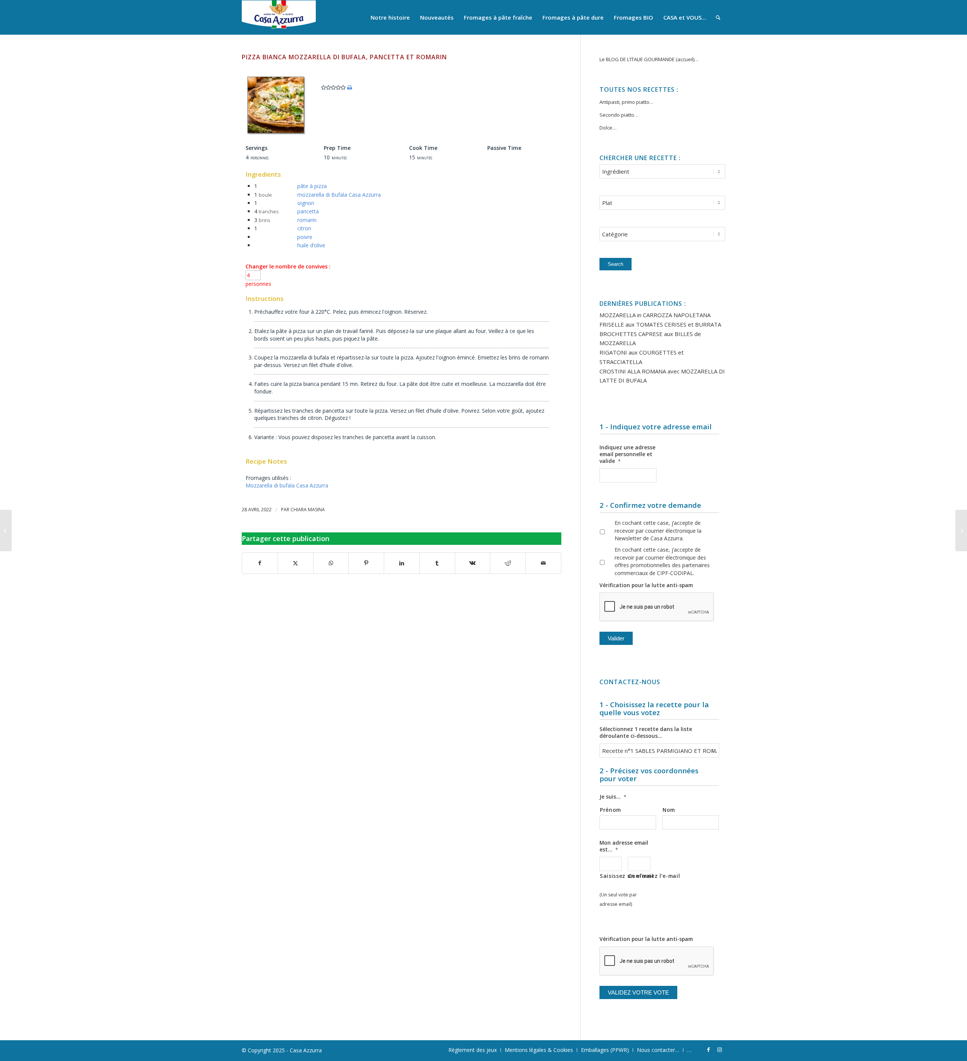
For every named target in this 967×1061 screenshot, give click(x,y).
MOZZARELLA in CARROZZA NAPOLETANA (655, 315)
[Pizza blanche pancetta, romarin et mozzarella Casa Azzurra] (276, 133)
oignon (305, 203)
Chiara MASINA (307, 509)
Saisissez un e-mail (611, 875)
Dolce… (607, 127)
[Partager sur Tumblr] (437, 563)
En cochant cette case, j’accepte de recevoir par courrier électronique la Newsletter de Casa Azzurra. (658, 530)
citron (304, 228)
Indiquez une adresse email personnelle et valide (627, 454)
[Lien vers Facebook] (708, 1049)
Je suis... (612, 796)
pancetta (308, 211)
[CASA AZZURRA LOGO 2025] (279, 17)
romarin (307, 220)
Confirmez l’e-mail (639, 875)
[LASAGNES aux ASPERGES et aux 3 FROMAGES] (961, 530)
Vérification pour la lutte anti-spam (646, 585)
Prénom (610, 809)
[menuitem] (390, 17)
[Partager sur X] (295, 563)
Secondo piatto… (618, 114)
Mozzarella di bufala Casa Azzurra (287, 485)
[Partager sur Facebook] (260, 563)
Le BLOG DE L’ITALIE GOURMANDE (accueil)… (648, 59)
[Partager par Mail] (543, 563)
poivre (304, 237)
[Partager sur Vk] (472, 563)
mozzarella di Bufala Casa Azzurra (339, 194)
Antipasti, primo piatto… (626, 102)
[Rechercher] (718, 17)
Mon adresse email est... (623, 846)
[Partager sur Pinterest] (366, 563)
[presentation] (656, 607)
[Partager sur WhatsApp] (331, 563)
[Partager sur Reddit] (507, 563)
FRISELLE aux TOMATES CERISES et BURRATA (660, 324)
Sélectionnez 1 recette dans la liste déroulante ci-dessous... (645, 732)
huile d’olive (311, 245)
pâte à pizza (312, 186)
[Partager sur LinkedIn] (401, 563)
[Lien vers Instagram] (719, 1049)
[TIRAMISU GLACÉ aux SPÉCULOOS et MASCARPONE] (6, 530)
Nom (669, 809)
